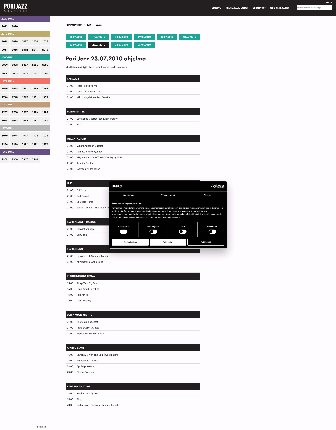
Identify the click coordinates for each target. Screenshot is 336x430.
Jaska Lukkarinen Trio (89, 91)
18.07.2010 (121, 37)
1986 (35, 112)
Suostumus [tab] (128, 195)
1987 (25, 112)
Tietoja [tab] (207, 195)
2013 (15, 49)
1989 (5, 112)
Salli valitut (168, 242)
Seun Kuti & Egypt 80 (88, 289)
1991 (35, 97)
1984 (5, 120)
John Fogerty (84, 300)
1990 (45, 97)
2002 (25, 73)
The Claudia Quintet (87, 321)
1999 (5, 88)
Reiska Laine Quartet (88, 393)
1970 (45, 144)
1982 (25, 120)
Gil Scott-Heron (85, 201)
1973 (15, 144)
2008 (15, 64)
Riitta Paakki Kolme (87, 85)
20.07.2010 (167, 37)
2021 (5, 26)
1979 (5, 135)
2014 (5, 49)
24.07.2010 (121, 44)
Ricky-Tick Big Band (87, 283)
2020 (15, 26)
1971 (35, 144)
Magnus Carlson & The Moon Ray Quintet (99, 157)
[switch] (153, 232)
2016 (35, 41)
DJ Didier (82, 190)
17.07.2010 (98, 37)
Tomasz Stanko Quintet (89, 151)
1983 (15, 120)
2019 (5, 41)
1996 (35, 88)
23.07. (99, 25)
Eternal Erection (85, 372)
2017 (25, 41)
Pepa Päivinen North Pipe (90, 333)
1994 (5, 97)
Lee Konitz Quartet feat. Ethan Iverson (97, 118)
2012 (25, 49)
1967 (25, 159)
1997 (25, 88)
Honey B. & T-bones (87, 360)
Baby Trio (82, 234)
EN (330, 2)
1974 (5, 144)
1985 (45, 112)
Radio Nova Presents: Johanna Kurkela (98, 405)
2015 (45, 41)
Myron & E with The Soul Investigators (97, 354)
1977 (25, 135)
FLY (79, 124)
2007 (25, 64)
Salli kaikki (206, 242)
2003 (15, 73)
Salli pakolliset (130, 242)
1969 (5, 159)
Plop (79, 399)
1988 (15, 112)
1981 (35, 120)
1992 (25, 97)
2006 (35, 64)
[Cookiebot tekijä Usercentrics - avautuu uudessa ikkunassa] (212, 186)
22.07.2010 (76, 44)
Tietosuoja (41, 427)
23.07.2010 (98, 44)
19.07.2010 (144, 37)
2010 (45, 49)
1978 (15, 135)
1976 (35, 135)
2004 (5, 73)
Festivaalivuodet (74, 25)
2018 (15, 41)
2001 (35, 73)
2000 (45, 73)
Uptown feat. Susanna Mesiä (92, 256)
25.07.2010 (144, 44)
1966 (35, 159)
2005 (45, 64)
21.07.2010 (189, 37)
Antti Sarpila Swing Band (90, 261)
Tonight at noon (85, 228)
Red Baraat (83, 196)
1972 (25, 144)
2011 (35, 49)
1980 (45, 120)
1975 (45, 135)
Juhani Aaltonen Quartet (90, 145)
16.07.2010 (76, 37)
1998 (15, 88)
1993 (15, 97)
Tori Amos (82, 294)
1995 (45, 88)
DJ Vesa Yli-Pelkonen (88, 168)
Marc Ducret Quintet (88, 327)
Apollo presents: (85, 366)
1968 (15, 159)
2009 (5, 64)
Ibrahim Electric (85, 163)
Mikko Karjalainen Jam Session (94, 97)
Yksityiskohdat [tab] (168, 195)
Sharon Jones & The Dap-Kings (94, 207)
